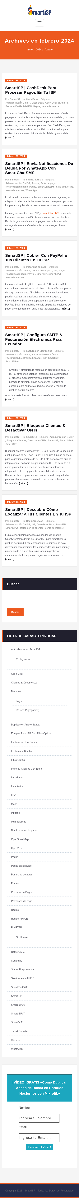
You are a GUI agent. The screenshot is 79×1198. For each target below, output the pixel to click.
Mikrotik (15, 812)
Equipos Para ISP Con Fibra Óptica (31, 733)
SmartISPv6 (55, 274)
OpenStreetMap (34, 521)
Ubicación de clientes (32, 528)
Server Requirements (23, 969)
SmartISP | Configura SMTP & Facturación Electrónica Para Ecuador (33, 339)
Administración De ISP (18, 102)
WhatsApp (31, 190)
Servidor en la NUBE (22, 978)
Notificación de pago (17, 186)
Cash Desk (32, 99)
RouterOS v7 (18, 951)
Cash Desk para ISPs (56, 102)
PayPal (31, 274)
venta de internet (51, 106)
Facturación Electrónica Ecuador (23, 358)
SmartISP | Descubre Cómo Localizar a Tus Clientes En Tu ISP (38, 511)
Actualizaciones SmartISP (25, 649)
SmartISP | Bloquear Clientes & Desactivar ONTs (35, 427)
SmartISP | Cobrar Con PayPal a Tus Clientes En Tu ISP (36, 257)
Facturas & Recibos (22, 751)
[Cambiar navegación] (39, 22)
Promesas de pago (21, 901)
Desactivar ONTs (37, 440)
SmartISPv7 (18, 1013)
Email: (23, 1127)
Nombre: (24, 1107)
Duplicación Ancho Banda (25, 724)
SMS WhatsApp (64, 186)
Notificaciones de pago (23, 830)
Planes (15, 883)
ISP (55, 270)
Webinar (15, 1040)
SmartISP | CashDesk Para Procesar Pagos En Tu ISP (30, 90)
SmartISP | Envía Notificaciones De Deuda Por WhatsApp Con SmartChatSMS (39, 168)
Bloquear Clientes (16, 440)
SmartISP (15, 99)
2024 (38, 49)
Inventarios (17, 786)
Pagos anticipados (21, 865)
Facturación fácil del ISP (19, 106)
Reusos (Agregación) (27, 710)
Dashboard (17, 691)
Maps (14, 804)
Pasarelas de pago (36, 267)
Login (19, 701)
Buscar (13, 584)
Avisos (35, 183)
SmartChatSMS (34, 179)
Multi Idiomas (18, 821)
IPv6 (13, 795)
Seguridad (16, 960)
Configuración (23, 659)
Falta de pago (48, 183)
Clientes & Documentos (24, 682)
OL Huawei (22, 937)
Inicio (30, 49)
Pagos (36, 106)
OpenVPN (16, 848)
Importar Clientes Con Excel (26, 768)
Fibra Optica (18, 759)
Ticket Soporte (19, 1031)
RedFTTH (16, 927)
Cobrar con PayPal (42, 270)
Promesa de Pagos (21, 892)
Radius (15, 909)
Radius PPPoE (19, 918)
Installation (17, 777)
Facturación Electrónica (39, 351)
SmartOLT (31, 437)
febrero (49, 49)
